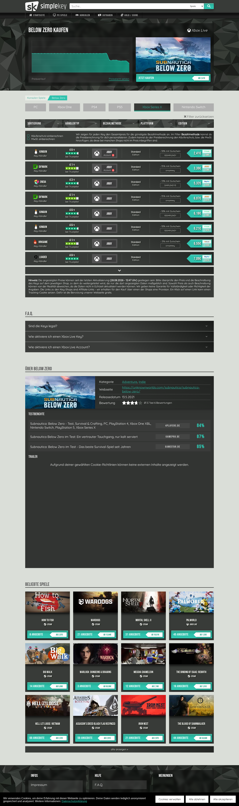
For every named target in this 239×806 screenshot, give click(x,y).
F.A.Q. (99, 785)
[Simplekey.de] (45, 6)
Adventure (129, 382)
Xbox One (65, 107)
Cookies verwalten (170, 799)
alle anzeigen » (119, 749)
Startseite (39, 15)
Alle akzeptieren (222, 799)
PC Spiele (62, 15)
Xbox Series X (152, 107)
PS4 (94, 107)
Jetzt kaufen (172, 78)
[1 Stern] (124, 403)
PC (36, 107)
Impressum (39, 785)
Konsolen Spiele (36, 97)
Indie (142, 382)
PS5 (120, 107)
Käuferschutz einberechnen (47, 135)
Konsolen (84, 15)
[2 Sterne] (126, 403)
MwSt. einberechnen (43, 139)
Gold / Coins (131, 15)
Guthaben (107, 15)
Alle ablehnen (197, 799)
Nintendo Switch (193, 107)
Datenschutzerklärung (74, 801)
